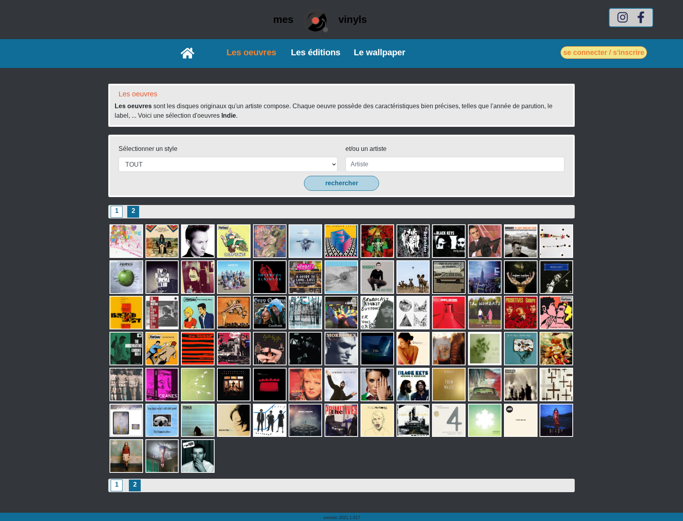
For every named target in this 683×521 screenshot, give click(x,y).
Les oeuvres (251, 52)
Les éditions (315, 52)
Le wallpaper (380, 52)
